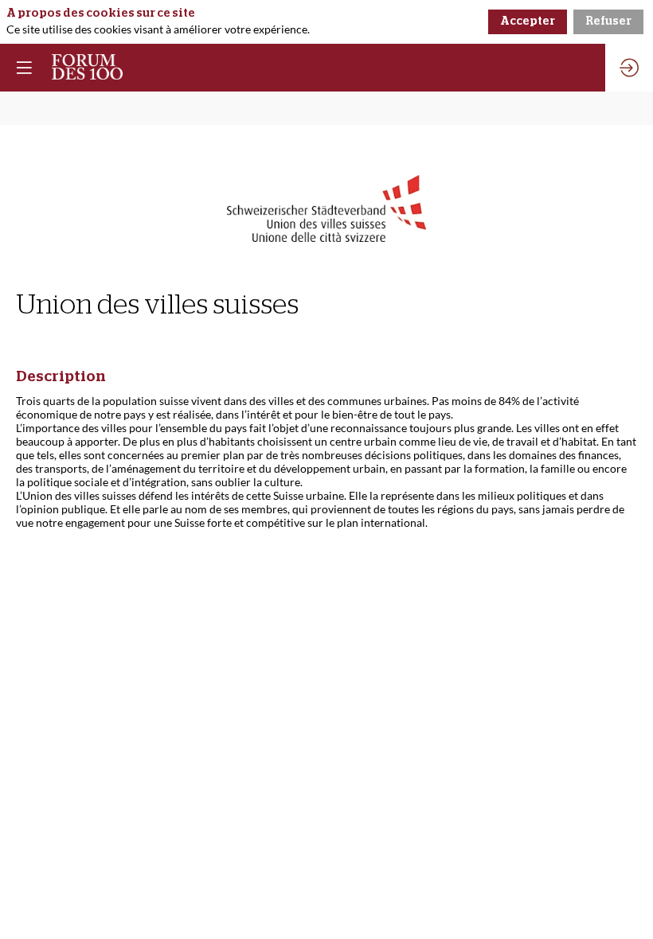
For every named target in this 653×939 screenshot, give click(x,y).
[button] (24, 68)
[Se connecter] (629, 68)
